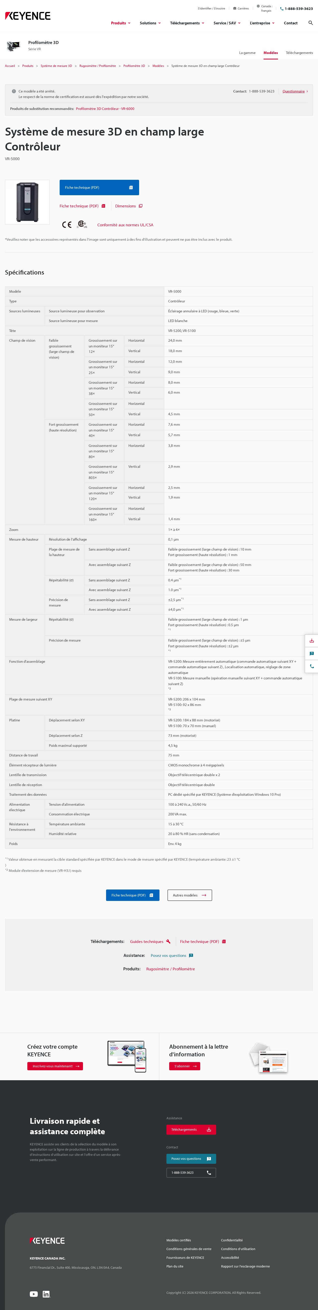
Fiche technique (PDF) (79, 205)
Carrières (243, 8)
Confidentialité (232, 1240)
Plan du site (174, 1266)
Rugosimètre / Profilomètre (170, 968)
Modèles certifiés (178, 1240)
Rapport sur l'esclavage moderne (245, 1266)
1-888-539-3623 (299, 8)
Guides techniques (146, 941)
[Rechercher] (311, 23)
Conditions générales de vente (188, 1249)
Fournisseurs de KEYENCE (185, 1257)
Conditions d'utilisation (238, 1249)
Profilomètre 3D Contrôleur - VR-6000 (105, 108)
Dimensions (125, 205)
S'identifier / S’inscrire (211, 8)
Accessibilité (230, 1257)
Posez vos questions (168, 955)
